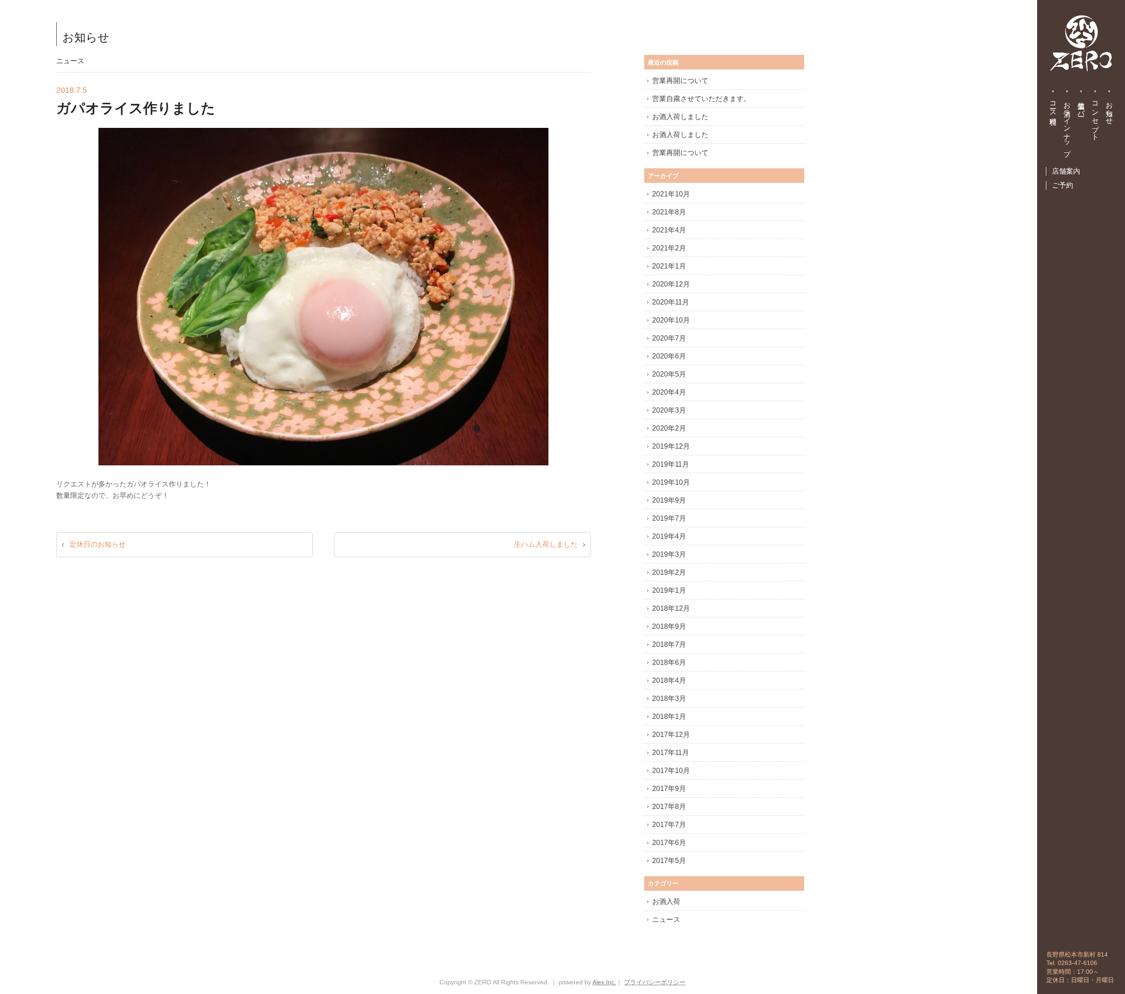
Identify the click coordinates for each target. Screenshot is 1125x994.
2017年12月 (671, 734)
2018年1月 (669, 716)
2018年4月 (669, 680)
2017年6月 (669, 842)
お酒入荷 (666, 901)
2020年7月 (669, 338)
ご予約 (1062, 185)
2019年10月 (671, 482)
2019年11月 (670, 464)
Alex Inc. (604, 982)
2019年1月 (669, 590)
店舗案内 (1066, 171)
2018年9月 (669, 626)
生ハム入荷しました (545, 544)
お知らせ (1109, 109)
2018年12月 (671, 608)
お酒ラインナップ (1067, 125)
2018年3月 (669, 698)
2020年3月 (669, 410)
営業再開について (680, 80)
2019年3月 (669, 554)
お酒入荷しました (680, 116)
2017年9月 (669, 788)
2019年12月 (671, 446)
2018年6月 (669, 662)
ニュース (666, 919)
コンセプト (1095, 117)
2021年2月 (669, 248)
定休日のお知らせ (97, 544)
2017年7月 (669, 824)
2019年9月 (669, 500)
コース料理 (1053, 105)
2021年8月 (669, 212)
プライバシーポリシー (655, 982)
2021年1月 (669, 266)
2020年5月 (669, 374)
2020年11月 (670, 302)
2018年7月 (669, 644)
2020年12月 (671, 284)
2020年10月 (671, 320)
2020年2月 (669, 428)
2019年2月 (669, 572)
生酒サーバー (1081, 105)
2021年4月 (669, 230)
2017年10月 (671, 770)
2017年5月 (669, 860)
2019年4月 (669, 536)
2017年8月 (669, 806)
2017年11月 (670, 752)
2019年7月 (669, 518)
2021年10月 (671, 194)
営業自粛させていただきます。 (701, 98)
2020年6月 (669, 356)
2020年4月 (669, 392)
